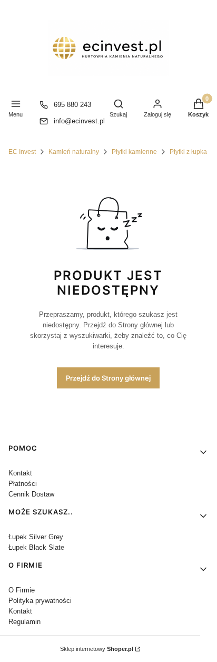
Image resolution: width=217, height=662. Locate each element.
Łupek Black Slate (36, 547)
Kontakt (20, 473)
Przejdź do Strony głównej (108, 378)
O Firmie (21, 590)
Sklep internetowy (96, 649)
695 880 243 (72, 105)
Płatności (22, 484)
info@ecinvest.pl (79, 121)
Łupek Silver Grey (35, 537)
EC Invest (22, 151)
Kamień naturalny (73, 151)
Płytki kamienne (134, 151)
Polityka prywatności (40, 601)
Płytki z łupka (188, 151)
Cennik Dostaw (31, 494)
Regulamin (24, 622)
